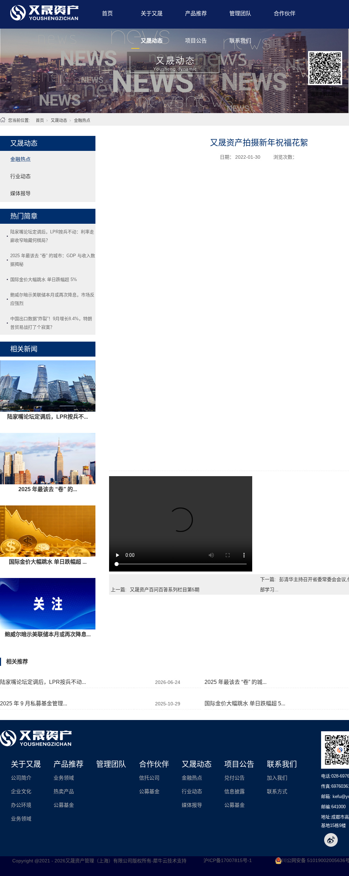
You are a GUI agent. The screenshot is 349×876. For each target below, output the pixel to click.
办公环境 (21, 805)
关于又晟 (152, 13)
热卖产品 (64, 791)
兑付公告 (234, 778)
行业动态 (20, 176)
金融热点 (82, 120)
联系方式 (277, 791)
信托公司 (149, 778)
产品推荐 (196, 13)
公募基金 (64, 805)
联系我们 (240, 41)
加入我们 (277, 778)
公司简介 (21, 778)
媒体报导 (20, 193)
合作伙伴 (284, 13)
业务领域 (21, 819)
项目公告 (196, 41)
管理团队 (240, 13)
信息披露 (234, 791)
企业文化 (21, 791)
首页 (107, 13)
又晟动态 (152, 41)
